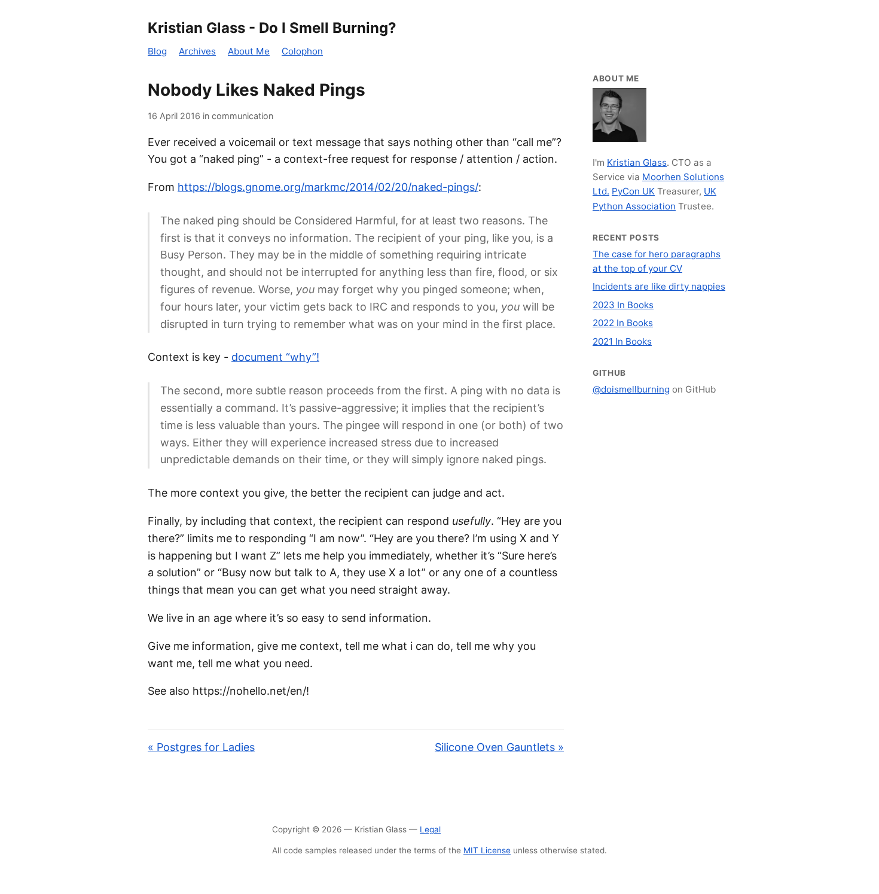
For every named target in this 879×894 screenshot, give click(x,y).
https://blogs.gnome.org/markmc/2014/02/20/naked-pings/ (328, 187)
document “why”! (275, 357)
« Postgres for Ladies (201, 747)
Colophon (302, 51)
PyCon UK (633, 191)
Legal (430, 829)
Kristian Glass (637, 162)
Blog (157, 51)
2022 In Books (623, 323)
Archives (197, 51)
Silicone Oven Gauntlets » (499, 747)
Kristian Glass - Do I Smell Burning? (272, 28)
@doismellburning (631, 389)
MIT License (487, 850)
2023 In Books (623, 305)
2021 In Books (622, 341)
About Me (249, 51)
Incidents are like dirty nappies (659, 286)
